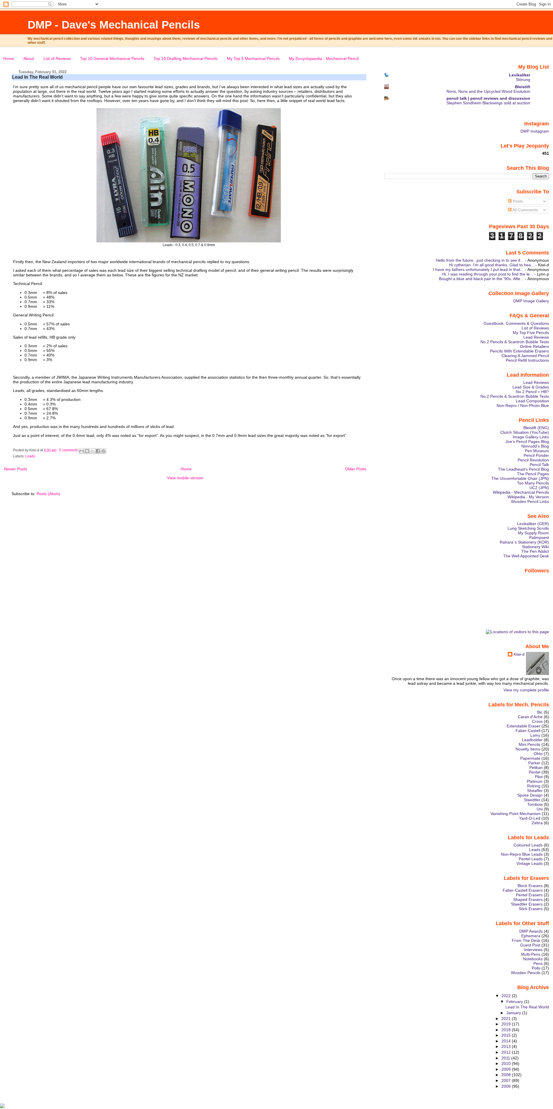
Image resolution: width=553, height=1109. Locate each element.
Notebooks (533, 959)
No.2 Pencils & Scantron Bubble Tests (514, 342)
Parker (534, 763)
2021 (506, 1018)
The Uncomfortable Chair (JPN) (520, 478)
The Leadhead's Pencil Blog (523, 469)
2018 (506, 1029)
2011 (506, 1058)
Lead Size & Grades (530, 387)
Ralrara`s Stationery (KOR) (524, 542)
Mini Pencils (529, 744)
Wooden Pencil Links (530, 501)
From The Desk (526, 940)
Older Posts (355, 469)
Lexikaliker (519, 75)
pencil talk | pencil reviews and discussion (488, 98)
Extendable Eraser (523, 726)
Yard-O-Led (529, 818)
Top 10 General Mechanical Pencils (112, 58)
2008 (506, 1074)
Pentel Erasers (529, 895)
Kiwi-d (519, 654)
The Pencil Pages (533, 473)
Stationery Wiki (535, 546)
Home (8, 58)
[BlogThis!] (87, 451)
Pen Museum (537, 450)
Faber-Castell (528, 730)
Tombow (535, 804)
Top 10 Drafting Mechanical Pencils (185, 58)
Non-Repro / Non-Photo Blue (523, 405)
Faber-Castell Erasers (523, 890)
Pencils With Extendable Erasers (519, 351)
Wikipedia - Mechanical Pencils (521, 492)
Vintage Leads (529, 863)
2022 (506, 995)
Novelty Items (528, 749)
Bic (540, 712)
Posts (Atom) (48, 493)
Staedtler (532, 799)
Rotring (533, 786)
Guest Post (530, 945)
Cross (537, 721)
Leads (30, 456)
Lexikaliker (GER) (533, 523)
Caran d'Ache (530, 716)
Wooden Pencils (525, 972)
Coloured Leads (528, 845)
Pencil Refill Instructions (527, 360)
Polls (536, 968)
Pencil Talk (539, 464)
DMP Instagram (534, 131)
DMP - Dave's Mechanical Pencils (114, 24)
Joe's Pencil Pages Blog (527, 441)
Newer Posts (15, 469)
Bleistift (522, 86)
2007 (506, 1080)
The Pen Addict (535, 551)
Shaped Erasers (528, 899)
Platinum (535, 781)
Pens (538, 963)
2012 (506, 1052)
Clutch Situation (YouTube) (524, 432)
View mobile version (185, 478)
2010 (506, 1063)
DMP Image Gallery (531, 301)
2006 (506, 1086)
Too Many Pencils (533, 483)
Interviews (533, 949)
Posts (517, 201)
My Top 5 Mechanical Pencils (253, 58)
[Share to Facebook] (98, 451)
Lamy (535, 735)
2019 (506, 1024)
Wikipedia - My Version (528, 497)
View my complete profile (526, 690)
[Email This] (81, 451)
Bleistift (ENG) (536, 427)
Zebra (537, 823)
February (515, 1001)
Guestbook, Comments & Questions (516, 323)
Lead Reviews (536, 337)
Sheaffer (535, 790)
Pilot (539, 776)
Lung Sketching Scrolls (528, 528)
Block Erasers (530, 885)
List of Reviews (57, 58)
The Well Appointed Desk (526, 556)
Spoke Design (530, 795)
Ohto (538, 753)
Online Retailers (534, 346)
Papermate (530, 758)
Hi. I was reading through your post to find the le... (487, 274)
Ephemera (530, 935)
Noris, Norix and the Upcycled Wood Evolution (488, 91)
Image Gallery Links (531, 437)
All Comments (525, 210)
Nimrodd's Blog (535, 446)
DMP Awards (531, 931)
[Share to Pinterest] (103, 451)
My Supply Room (533, 533)
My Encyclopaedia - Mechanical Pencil (324, 58)
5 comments (68, 450)
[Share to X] (92, 451)
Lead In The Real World (37, 77)
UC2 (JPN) (539, 487)
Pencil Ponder (536, 455)
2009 (506, 1069)
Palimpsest (539, 537)
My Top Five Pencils (531, 332)
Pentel (534, 772)
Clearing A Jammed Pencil (525, 355)
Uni (540, 809)
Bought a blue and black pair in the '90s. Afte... (481, 278)
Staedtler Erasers (527, 904)
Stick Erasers (531, 908)
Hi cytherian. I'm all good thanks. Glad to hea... (491, 265)
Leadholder (532, 740)
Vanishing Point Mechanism (515, 813)
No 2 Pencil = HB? (532, 391)
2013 (506, 1046)
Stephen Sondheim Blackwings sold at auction (488, 103)
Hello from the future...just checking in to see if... (480, 260)
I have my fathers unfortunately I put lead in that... (478, 269)
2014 (506, 1041)
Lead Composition (532, 401)
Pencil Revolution (533, 460)
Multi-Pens (530, 954)
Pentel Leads (531, 859)
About (28, 58)
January (514, 1012)
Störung (523, 80)
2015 (506, 1035)
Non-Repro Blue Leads (522, 854)
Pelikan (536, 767)
